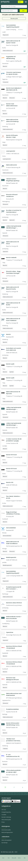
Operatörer (9, 632)
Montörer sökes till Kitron (14, 603)
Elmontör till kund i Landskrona (12, 195)
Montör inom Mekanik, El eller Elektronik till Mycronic (13, 89)
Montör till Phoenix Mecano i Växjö (12, 136)
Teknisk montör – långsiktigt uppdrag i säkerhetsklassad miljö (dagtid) (13, 180)
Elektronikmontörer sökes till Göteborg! (12, 120)
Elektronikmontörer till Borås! (13, 304)
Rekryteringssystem (7, 832)
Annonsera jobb (6, 830)
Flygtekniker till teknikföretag (10, 57)
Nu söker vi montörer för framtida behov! (13, 211)
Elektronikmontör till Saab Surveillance (12, 542)
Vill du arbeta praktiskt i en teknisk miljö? (13, 771)
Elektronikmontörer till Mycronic (13, 392)
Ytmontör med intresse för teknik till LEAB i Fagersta (13, 73)
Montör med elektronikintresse (11, 105)
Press (3, 822)
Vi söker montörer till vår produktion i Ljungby (14, 440)
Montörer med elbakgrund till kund (12, 679)
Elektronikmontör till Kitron (12, 243)
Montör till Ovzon (11, 455)
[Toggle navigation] (26, 2)
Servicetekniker (11, 528)
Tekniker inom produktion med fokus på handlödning (13, 740)
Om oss (4, 809)
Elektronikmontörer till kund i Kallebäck (13, 319)
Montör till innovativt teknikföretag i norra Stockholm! (12, 724)
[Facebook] (8, 847)
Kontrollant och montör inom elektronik (13, 349)
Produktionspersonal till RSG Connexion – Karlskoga (13, 588)
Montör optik (10, 364)
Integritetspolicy (6, 812)
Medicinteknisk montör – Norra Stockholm (14, 617)
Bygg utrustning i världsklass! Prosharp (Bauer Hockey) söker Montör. (13, 513)
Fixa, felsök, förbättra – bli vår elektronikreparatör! (13, 497)
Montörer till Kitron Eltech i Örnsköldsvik (14, 647)
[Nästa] (23, 787)
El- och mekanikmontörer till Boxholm (12, 755)
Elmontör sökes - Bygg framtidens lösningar (13, 272)
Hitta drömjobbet (6, 840)
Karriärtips (5, 842)
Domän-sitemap (6, 817)
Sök (23, 11)
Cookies (4, 814)
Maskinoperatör (11, 557)
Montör (8, 334)
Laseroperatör (10, 151)
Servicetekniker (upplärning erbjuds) (12, 26)
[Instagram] (2, 847)
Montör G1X (9, 482)
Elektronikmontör (11, 165)
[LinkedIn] (5, 847)
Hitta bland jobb (6, 819)
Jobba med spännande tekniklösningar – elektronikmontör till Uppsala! (13, 227)
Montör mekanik (11, 257)
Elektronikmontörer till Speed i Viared (13, 42)
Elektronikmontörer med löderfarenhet (13, 694)
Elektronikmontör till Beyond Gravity (12, 288)
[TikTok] (11, 847)
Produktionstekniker (12, 709)
